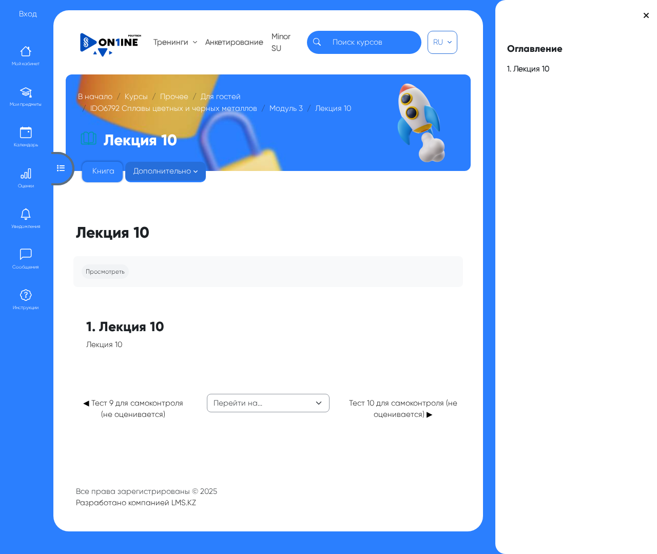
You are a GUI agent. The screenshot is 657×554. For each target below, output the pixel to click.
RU (439, 42)
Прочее (174, 96)
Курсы (136, 96)
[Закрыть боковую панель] (646, 15)
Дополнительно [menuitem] (162, 171)
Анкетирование (234, 42)
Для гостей (221, 96)
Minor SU (281, 42)
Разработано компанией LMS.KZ (136, 502)
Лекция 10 (333, 108)
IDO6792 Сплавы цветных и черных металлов (173, 108)
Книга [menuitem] (103, 171)
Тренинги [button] (171, 42)
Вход (28, 13)
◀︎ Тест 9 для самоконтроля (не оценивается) (133, 408)
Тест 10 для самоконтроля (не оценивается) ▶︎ (403, 408)
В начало (95, 96)
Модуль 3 (286, 108)
